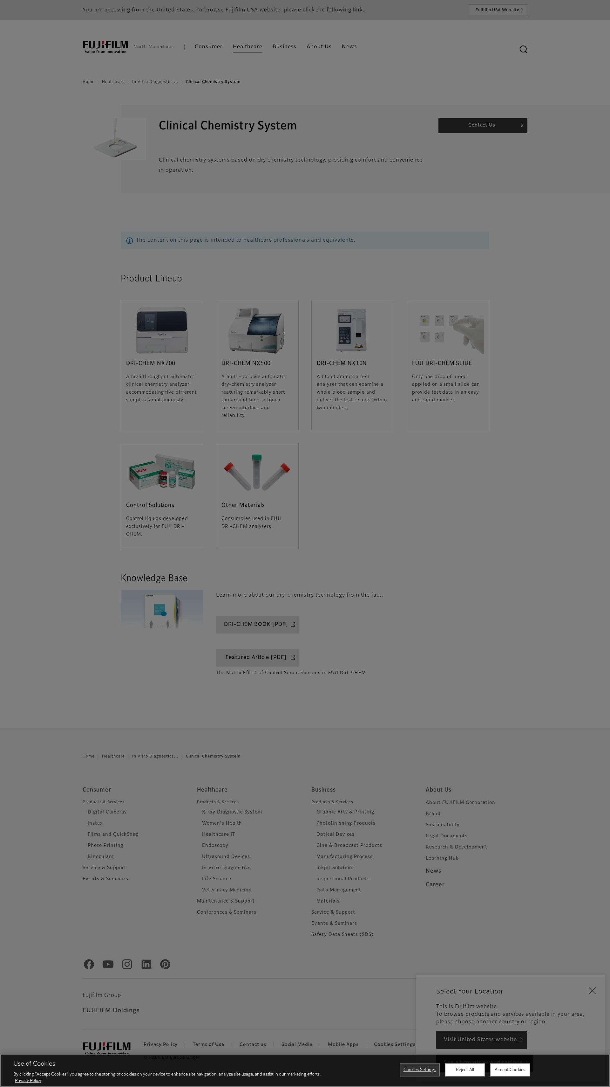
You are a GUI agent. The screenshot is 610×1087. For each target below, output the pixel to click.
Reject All (465, 1070)
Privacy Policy (28, 1080)
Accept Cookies (510, 1070)
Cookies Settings (419, 1070)
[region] (305, 1070)
